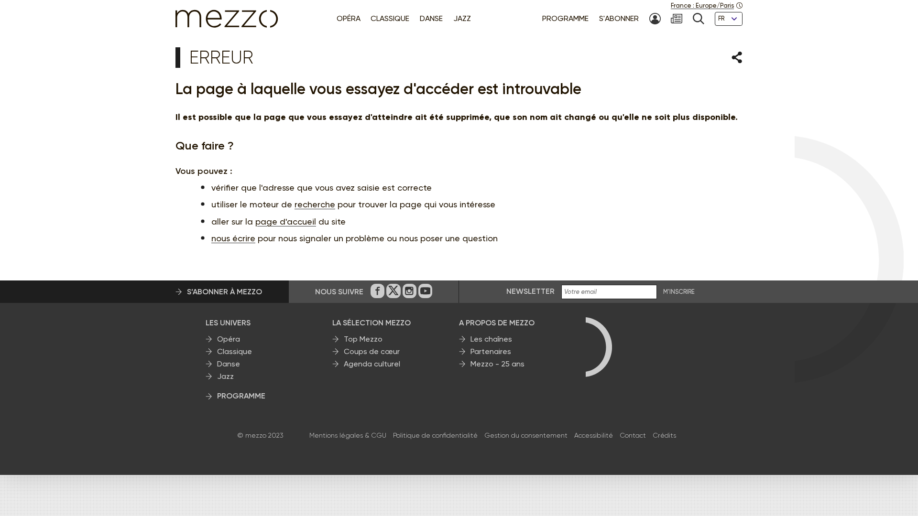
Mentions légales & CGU (347, 435)
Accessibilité (593, 435)
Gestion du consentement (526, 435)
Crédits (664, 435)
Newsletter (530, 291)
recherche (315, 204)
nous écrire (233, 238)
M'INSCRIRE (679, 292)
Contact (633, 435)
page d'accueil (285, 221)
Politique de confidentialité (435, 435)
